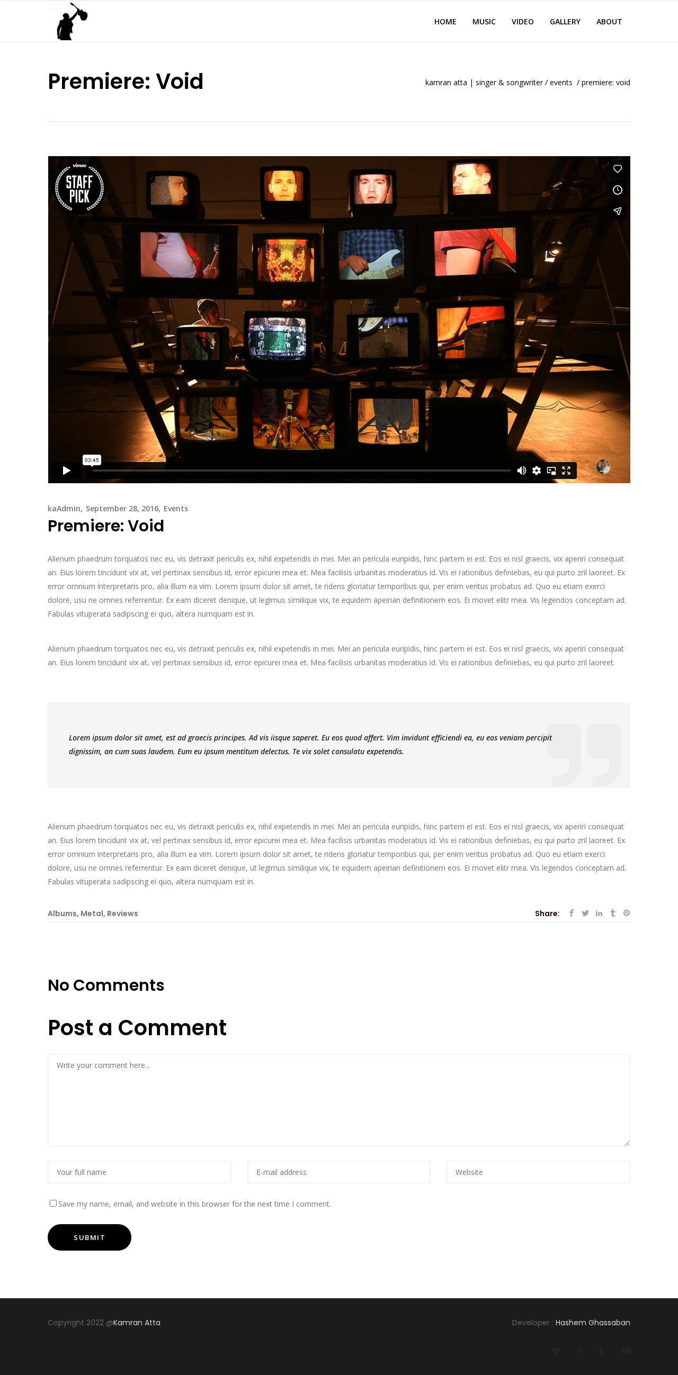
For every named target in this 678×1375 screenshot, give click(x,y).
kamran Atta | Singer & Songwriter (484, 82)
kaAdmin (64, 508)
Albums (62, 913)
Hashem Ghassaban (593, 1322)
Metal (92, 913)
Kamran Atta (138, 1322)
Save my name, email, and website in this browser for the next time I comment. (194, 1204)
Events (561, 82)
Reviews (122, 913)
